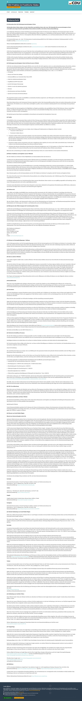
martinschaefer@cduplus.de (22, 40)
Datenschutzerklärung (34, 690)
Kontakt (32, 12)
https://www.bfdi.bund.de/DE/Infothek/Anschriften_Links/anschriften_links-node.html (26, 378)
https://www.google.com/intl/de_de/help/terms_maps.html (20, 655)
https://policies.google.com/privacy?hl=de (16, 623)
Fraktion (20, 12)
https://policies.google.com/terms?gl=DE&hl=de (18, 653)
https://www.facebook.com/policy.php (26, 484)
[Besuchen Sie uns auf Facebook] (7, 1)
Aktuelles (14, 12)
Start (8, 12)
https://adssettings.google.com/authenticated (30, 658)
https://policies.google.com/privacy (25, 499)
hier (32, 329)
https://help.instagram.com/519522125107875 (28, 508)
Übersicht (21, 692)
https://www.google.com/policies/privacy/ (27, 668)
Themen (26, 12)
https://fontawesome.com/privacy (39, 676)
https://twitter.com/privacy (24, 492)
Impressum (33, 43)
